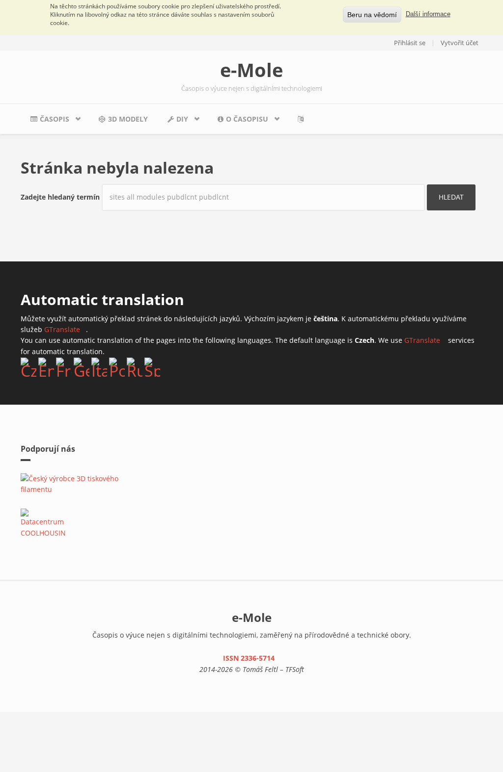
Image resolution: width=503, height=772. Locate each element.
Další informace (428, 14)
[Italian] (99, 367)
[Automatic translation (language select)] (303, 119)
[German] (81, 367)
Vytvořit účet (459, 42)
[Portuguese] (117, 367)
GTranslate (65, 329)
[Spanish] (152, 367)
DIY (173, 121)
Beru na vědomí (372, 15)
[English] (46, 367)
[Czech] (28, 367)
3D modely (128, 119)
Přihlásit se (409, 42)
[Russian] (134, 367)
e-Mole (251, 69)
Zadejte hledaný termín (61, 197)
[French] (64, 367)
